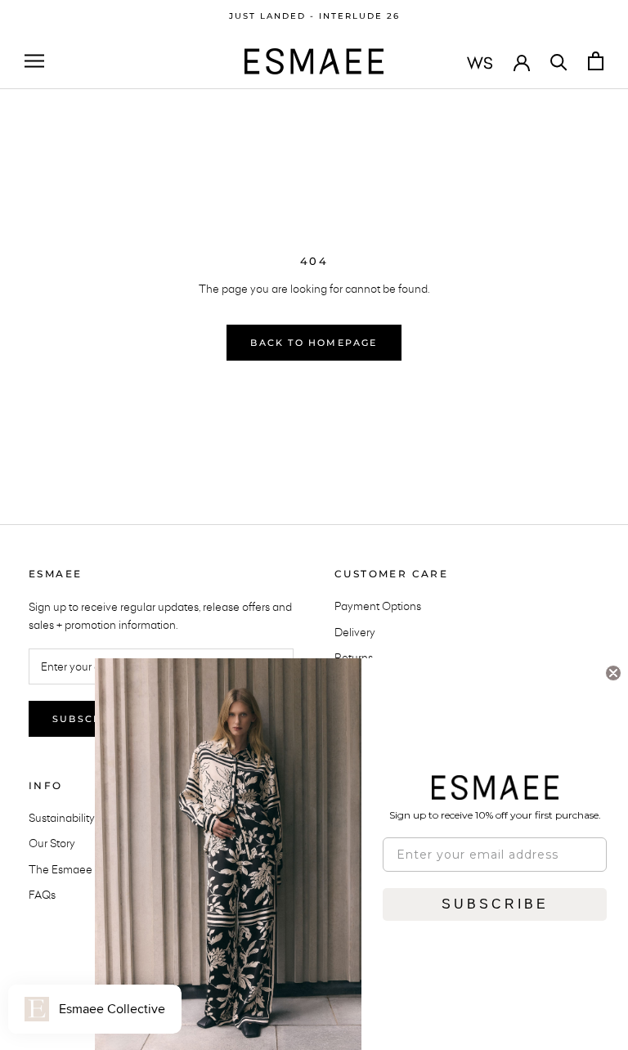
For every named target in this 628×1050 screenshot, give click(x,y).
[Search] (558, 61)
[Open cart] (595, 61)
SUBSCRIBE (495, 904)
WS (480, 63)
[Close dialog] (613, 673)
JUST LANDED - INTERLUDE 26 (314, 16)
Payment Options (377, 606)
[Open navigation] (34, 61)
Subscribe (87, 719)
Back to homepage (313, 342)
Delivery (354, 632)
